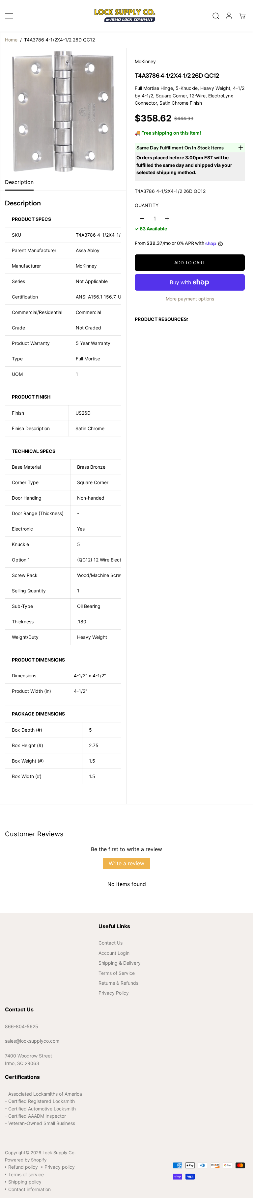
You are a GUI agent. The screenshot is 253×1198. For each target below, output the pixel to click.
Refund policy (23, 1167)
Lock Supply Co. (59, 1152)
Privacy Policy (113, 993)
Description (19, 182)
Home (11, 39)
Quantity (146, 205)
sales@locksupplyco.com (32, 1041)
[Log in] (229, 16)
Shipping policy (25, 1182)
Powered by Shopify (25, 1159)
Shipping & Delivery (119, 963)
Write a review (126, 863)
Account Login (113, 953)
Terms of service (26, 1174)
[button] (9, 16)
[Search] (216, 16)
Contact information (29, 1189)
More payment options (190, 298)
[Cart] (242, 16)
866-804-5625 (21, 1026)
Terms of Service (116, 973)
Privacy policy (59, 1167)
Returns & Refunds (118, 983)
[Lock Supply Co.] (125, 16)
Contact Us (110, 943)
